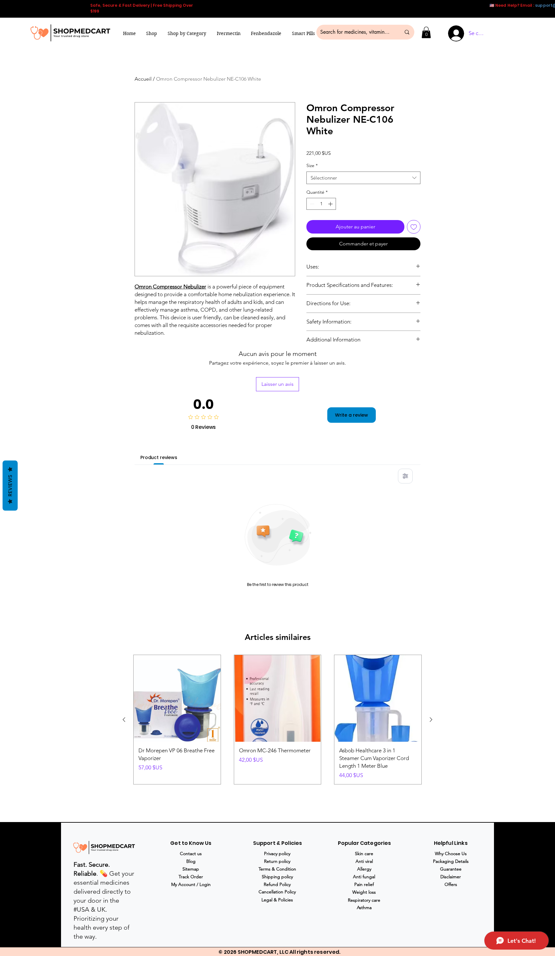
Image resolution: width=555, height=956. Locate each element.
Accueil (143, 79)
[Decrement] (311, 203)
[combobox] (363, 178)
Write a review (351, 415)
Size (312, 165)
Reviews (10, 486)
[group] (277, 719)
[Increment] (331, 203)
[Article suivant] (431, 719)
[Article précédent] (124, 719)
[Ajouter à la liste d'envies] (413, 227)
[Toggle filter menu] (405, 476)
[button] (187, 33)
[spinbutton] (321, 203)
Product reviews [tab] (158, 457)
